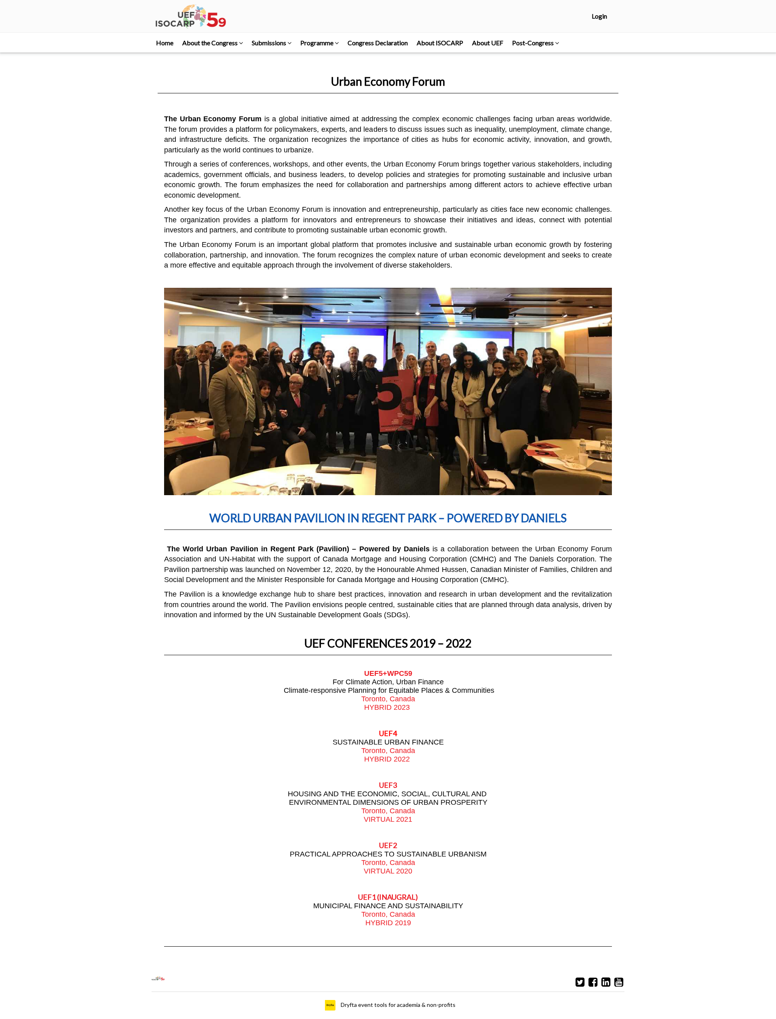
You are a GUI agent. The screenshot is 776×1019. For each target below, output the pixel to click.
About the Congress (210, 42)
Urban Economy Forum (388, 81)
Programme (317, 42)
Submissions (269, 42)
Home (164, 42)
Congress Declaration (378, 42)
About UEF (487, 42)
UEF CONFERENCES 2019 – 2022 (388, 643)
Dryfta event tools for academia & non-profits (397, 1004)
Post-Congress (533, 42)
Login (599, 16)
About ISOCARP (440, 42)
